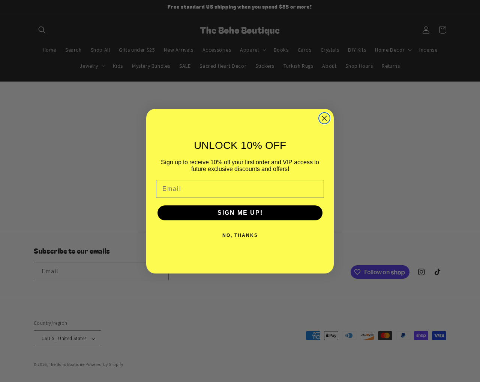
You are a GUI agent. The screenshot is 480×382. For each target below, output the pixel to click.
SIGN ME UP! (240, 213)
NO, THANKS (240, 235)
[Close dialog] (324, 118)
